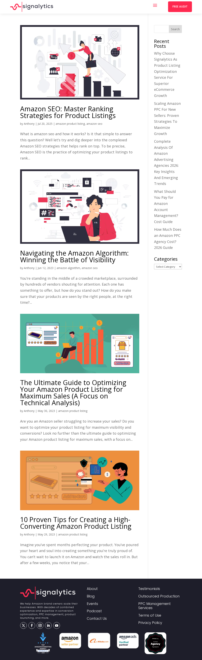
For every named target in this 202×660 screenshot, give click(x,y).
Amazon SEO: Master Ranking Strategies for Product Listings (68, 112)
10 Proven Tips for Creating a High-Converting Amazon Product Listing (75, 523)
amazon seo (94, 124)
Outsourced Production (159, 596)
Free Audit (180, 6)
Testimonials (149, 589)
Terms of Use (149, 615)
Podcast (94, 611)
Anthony (29, 124)
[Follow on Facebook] (31, 625)
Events (92, 604)
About (92, 589)
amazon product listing (70, 124)
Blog (91, 596)
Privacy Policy (150, 623)
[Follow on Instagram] (40, 625)
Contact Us (97, 618)
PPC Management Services (154, 606)
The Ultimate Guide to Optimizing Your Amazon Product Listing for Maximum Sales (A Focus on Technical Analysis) (73, 392)
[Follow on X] (23, 625)
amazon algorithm (68, 268)
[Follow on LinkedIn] (48, 625)
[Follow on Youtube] (56, 625)
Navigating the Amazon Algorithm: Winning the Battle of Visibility (74, 256)
